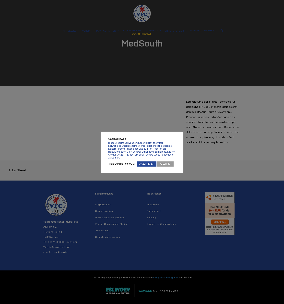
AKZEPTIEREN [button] (146, 164)
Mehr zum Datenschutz (122, 164)
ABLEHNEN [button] (165, 164)
